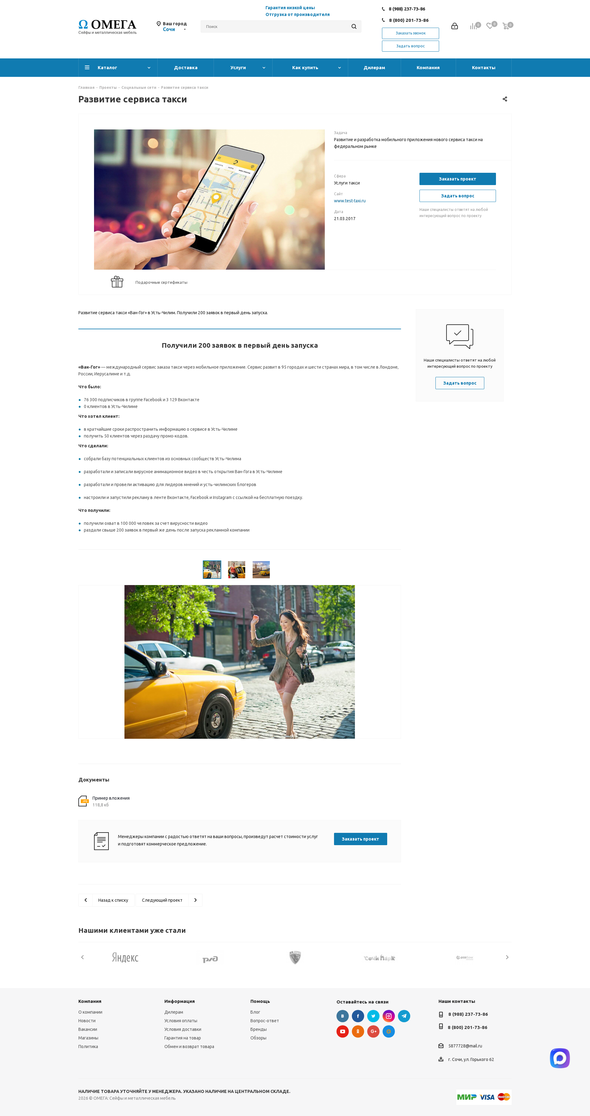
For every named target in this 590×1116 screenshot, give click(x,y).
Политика (88, 1046)
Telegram (404, 1016)
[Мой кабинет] (454, 26)
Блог (255, 1012)
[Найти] (354, 26)
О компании (90, 1012)
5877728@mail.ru (465, 1045)
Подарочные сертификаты (161, 282)
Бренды (258, 1029)
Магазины (88, 1037)
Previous (82, 957)
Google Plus (373, 1031)
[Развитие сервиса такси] (209, 206)
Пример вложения (111, 798)
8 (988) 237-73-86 (407, 8)
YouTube (342, 1031)
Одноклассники (358, 1031)
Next (507, 957)
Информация (179, 1001)
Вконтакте (342, 1016)
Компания (89, 1001)
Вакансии (87, 1029)
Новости (87, 1020)
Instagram (389, 1016)
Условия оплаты (180, 1020)
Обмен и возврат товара (189, 1046)
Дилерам (173, 1012)
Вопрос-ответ (264, 1020)
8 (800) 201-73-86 (409, 20)
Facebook (358, 1016)
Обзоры (258, 1037)
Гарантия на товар (182, 1037)
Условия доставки (182, 1029)
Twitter (373, 1016)
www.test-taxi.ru (350, 200)
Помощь (260, 1001)
